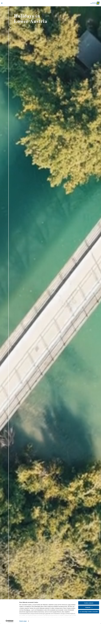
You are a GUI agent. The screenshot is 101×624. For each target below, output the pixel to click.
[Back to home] (95, 3)
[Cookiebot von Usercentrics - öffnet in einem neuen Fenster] (9, 621)
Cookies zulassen (88, 603)
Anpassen (87, 607)
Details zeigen (23, 621)
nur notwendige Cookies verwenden (88, 611)
